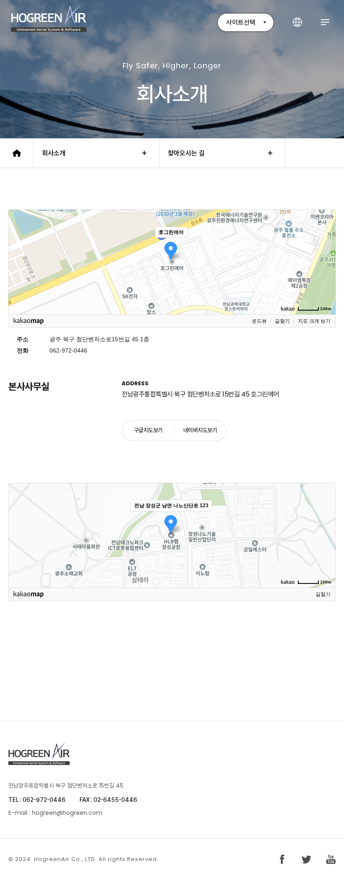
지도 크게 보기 (314, 321)
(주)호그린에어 (48, 18)
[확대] (325, 247)
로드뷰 (259, 321)
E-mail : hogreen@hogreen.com (55, 813)
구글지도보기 (148, 430)
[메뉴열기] (325, 22)
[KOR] (297, 22)
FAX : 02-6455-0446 (108, 799)
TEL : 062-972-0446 (36, 799)
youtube (331, 859)
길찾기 (282, 321)
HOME (17, 153)
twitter (306, 859)
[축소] (325, 261)
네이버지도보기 (200, 430)
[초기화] (325, 277)
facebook (282, 859)
